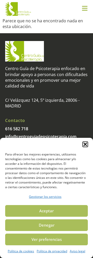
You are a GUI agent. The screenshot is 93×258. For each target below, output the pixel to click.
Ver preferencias (47, 239)
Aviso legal (77, 251)
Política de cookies (21, 251)
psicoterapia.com (59, 136)
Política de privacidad (52, 251)
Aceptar (46, 210)
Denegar (47, 225)
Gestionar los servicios (45, 196)
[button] (85, 144)
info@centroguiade (24, 136)
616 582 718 (16, 129)
